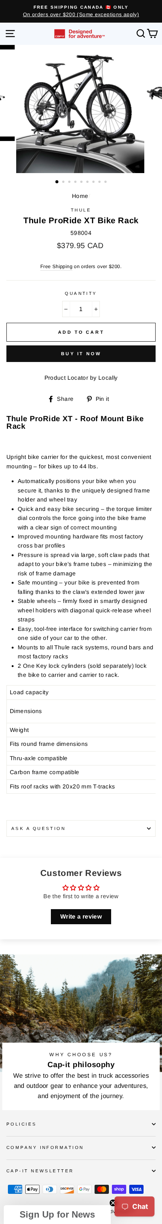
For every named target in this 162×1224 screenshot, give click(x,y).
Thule (81, 210)
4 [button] (76, 182)
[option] (81, 11)
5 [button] (82, 182)
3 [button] (70, 182)
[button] (57, 1214)
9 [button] (106, 182)
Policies (21, 1124)
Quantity (81, 293)
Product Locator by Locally (81, 377)
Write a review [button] (81, 916)
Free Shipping (56, 266)
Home (80, 196)
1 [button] (57, 182)
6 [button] (88, 182)
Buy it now (81, 353)
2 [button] (64, 182)
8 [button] (100, 182)
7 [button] (94, 182)
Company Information (45, 1147)
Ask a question (38, 828)
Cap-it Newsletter (40, 1171)
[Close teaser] (113, 1203)
